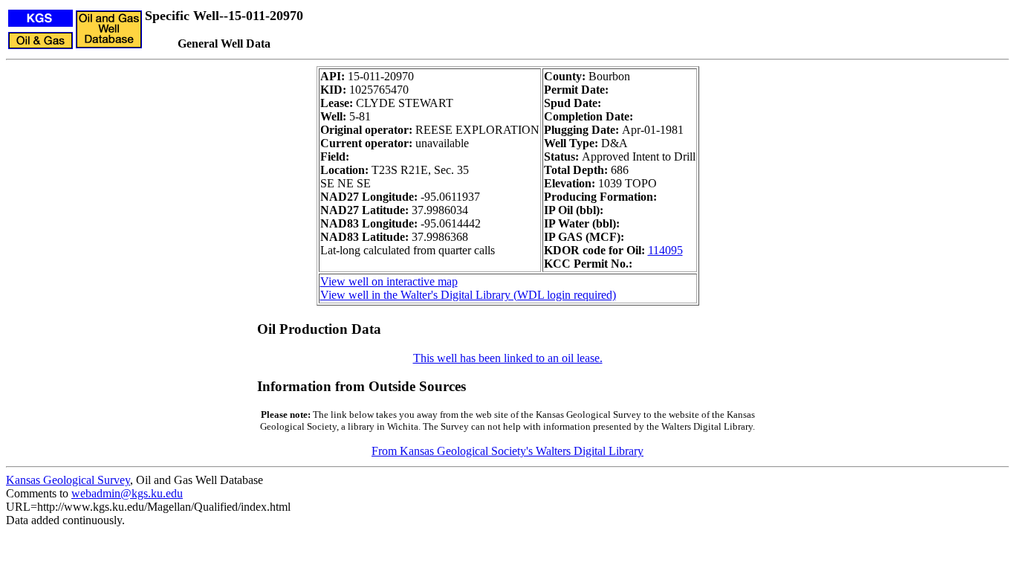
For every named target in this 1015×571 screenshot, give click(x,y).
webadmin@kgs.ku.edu (127, 493)
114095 (665, 250)
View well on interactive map (389, 281)
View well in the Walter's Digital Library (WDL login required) (468, 294)
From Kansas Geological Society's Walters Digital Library (507, 451)
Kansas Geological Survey (68, 480)
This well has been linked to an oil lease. (508, 358)
